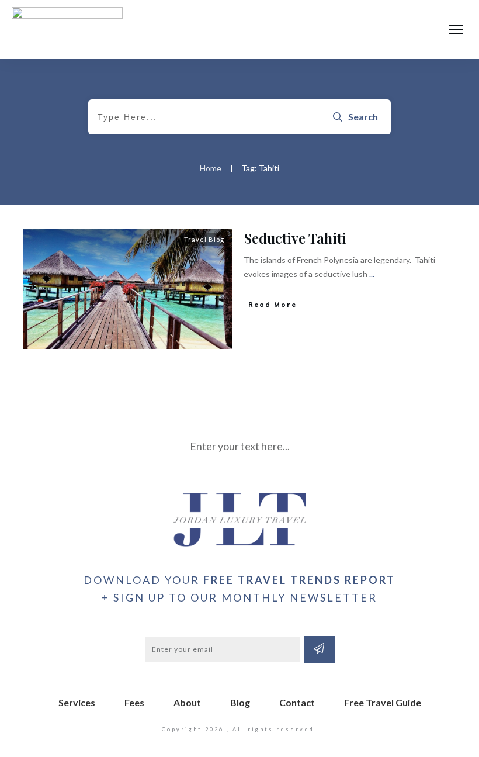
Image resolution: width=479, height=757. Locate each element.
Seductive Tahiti (295, 238)
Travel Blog (204, 239)
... (371, 274)
